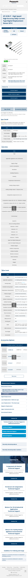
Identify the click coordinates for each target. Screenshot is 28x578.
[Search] (24, 6)
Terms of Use (9, 567)
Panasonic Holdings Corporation (14, 570)
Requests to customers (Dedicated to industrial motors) (12, 559)
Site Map (3, 567)
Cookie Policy (22, 567)
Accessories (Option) (20, 109)
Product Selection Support (14, 94)
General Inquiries (14, 98)
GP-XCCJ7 (10, 363)
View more (14, 376)
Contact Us (14, 478)
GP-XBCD (10, 356)
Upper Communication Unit (7, 409)
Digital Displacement (6, 396)
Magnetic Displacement (7, 406)
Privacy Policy (16, 567)
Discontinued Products (6, 412)
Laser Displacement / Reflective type (10, 399)
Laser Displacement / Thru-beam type (10, 403)
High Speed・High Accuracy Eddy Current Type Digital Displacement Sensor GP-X (16, 81)
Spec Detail (7, 109)
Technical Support (14, 90)
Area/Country (14, 572)
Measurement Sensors (6, 11)
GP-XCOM (10, 369)
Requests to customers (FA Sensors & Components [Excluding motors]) (13, 555)
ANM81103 (10, 349)
